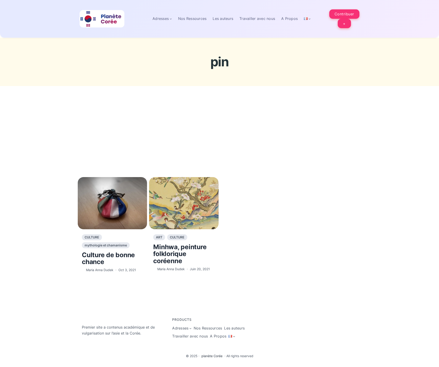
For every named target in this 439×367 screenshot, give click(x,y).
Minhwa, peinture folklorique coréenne (179, 253)
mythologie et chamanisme (106, 245)
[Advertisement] (219, 141)
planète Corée (211, 356)
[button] (344, 14)
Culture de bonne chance (108, 258)
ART (159, 237)
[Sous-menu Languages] (309, 19)
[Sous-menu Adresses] (171, 19)
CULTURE (92, 237)
